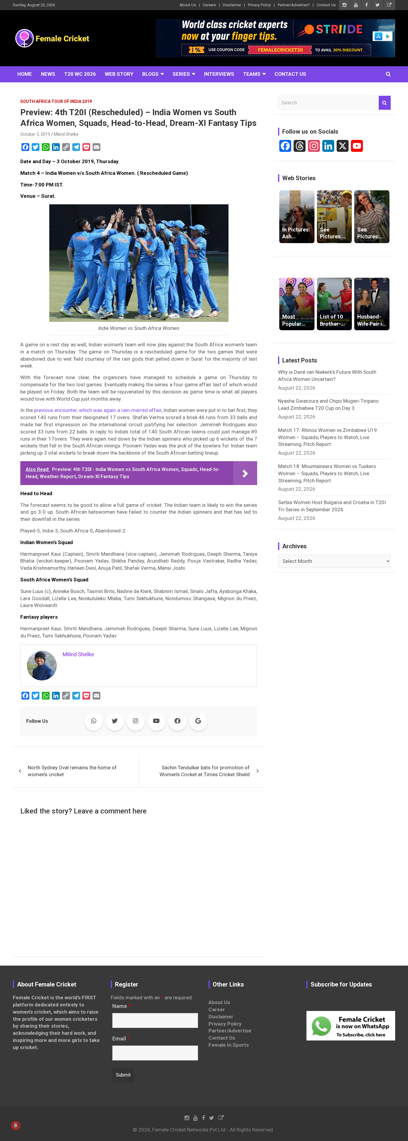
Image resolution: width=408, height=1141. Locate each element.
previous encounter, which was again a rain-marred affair (97, 410)
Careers (209, 5)
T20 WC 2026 (80, 74)
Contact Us (326, 5)
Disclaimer (232, 5)
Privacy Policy (259, 5)
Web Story (119, 74)
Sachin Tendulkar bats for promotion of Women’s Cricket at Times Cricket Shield (204, 771)
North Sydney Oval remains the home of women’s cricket (72, 771)
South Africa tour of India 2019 (56, 101)
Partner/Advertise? (294, 5)
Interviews (219, 74)
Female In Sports (228, 1045)
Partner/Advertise (229, 1031)
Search (385, 103)
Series (181, 74)
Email (121, 1039)
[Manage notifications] (15, 1125)
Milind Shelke (66, 134)
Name (121, 1006)
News (48, 74)
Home (24, 74)
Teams (251, 74)
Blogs (150, 74)
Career (216, 1009)
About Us (188, 5)
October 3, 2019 (35, 134)
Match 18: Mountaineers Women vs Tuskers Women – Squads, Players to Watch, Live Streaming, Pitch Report (327, 473)
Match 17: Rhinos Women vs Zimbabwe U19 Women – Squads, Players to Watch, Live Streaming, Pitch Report (327, 437)
